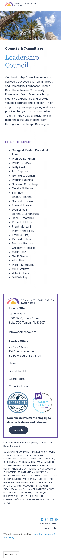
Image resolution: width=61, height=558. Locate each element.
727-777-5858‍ (18, 347)
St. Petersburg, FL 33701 (25, 355)
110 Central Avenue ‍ (21, 351)
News (12, 363)
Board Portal (17, 378)
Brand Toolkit (17, 371)
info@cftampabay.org (22, 332)
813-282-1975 (17, 314)
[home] (26, 5)
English (9, 554)
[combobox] (11, 554)
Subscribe (18, 430)
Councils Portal (18, 386)
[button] (54, 5)
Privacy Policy (50, 528)
